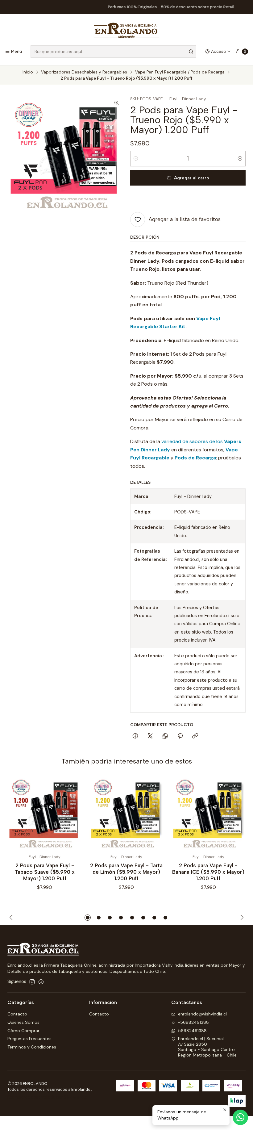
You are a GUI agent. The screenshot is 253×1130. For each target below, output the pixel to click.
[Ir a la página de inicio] (126, 30)
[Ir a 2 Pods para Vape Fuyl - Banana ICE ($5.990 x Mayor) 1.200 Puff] (208, 813)
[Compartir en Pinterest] (180, 736)
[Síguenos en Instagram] (32, 982)
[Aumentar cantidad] (240, 158)
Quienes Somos (23, 1022)
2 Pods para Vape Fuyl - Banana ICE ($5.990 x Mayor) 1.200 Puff (208, 871)
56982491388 (192, 1030)
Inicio (28, 72)
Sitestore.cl (76, 1097)
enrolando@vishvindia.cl (202, 1014)
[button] (87, 917)
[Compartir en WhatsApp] (165, 736)
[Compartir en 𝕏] (150, 736)
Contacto (17, 1014)
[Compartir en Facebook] (135, 736)
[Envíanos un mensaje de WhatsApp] (240, 1117)
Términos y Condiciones (31, 1047)
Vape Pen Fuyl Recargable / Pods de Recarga (180, 72)
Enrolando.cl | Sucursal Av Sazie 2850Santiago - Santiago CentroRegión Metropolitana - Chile (207, 1047)
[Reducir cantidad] (136, 158)
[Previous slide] (12, 917)
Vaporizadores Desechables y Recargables (84, 72)
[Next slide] (241, 917)
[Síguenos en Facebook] (41, 982)
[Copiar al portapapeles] (195, 736)
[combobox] (113, 51)
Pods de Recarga (195, 457)
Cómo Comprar (23, 1030)
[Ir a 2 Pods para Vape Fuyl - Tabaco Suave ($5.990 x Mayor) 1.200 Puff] (44, 813)
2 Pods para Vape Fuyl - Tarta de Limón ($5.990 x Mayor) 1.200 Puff (126, 871)
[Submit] (191, 51)
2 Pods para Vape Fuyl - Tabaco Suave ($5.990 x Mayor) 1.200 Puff (45, 871)
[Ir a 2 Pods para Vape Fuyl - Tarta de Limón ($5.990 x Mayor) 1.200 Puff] (126, 813)
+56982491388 (193, 1022)
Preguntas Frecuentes (29, 1038)
